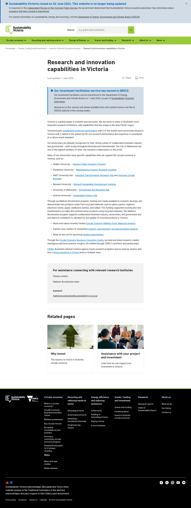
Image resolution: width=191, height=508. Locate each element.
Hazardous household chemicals (77, 420)
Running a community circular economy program (52, 439)
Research (126, 40)
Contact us (166, 412)
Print (141, 78)
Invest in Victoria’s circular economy (122, 416)
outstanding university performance (80, 130)
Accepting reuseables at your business (52, 430)
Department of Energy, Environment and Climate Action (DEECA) (109, 17)
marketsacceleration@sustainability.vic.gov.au (75, 296)
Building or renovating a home (99, 415)
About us (144, 40)
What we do (167, 404)
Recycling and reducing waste (46, 40)
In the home (96, 411)
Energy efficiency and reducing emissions (100, 400)
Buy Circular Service (53, 424)
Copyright (43, 500)
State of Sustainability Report (147, 409)
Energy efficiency (77, 40)
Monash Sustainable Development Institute (95, 184)
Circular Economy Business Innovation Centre (81, 240)
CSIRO (50, 249)
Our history (166, 408)
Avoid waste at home (77, 415)
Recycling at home (76, 411)
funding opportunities (93, 234)
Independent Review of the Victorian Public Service (52, 8)
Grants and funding (104, 40)
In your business (98, 425)
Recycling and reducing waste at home (77, 400)
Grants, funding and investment (123, 399)
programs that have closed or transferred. (29, 11)
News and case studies (50, 462)
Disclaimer (22, 500)
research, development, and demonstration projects (113, 229)
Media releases (51, 468)
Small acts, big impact (74, 426)
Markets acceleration (53, 419)
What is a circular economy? (51, 404)
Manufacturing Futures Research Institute (96, 169)
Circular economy (14, 40)
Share (128, 78)
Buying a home (97, 421)
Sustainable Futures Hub (85, 195)
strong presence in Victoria (66, 252)
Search (70, 30)
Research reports (145, 404)
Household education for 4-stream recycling (53, 448)
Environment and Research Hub (94, 190)
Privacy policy (11, 500)
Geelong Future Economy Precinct (89, 164)
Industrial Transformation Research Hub (94, 175)
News (159, 40)
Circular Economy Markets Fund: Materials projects (110, 223)
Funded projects (122, 411)
